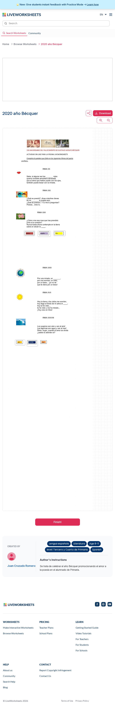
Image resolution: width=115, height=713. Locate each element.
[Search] (6, 23)
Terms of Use (67, 701)
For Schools (81, 650)
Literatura (79, 543)
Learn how (93, 4)
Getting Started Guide (87, 627)
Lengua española (59, 543)
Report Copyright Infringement (55, 670)
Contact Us (45, 675)
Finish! (58, 522)
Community (9, 675)
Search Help (9, 681)
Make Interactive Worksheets (18, 627)
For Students (82, 644)
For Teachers (82, 639)
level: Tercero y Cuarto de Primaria (67, 549)
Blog (5, 687)
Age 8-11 (94, 543)
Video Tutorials (83, 633)
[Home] (21, 14)
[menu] (111, 14)
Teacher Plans (46, 627)
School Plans (45, 633)
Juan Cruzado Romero (21, 565)
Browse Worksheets (13, 633)
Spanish (96, 549)
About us (7, 670)
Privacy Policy (82, 701)
